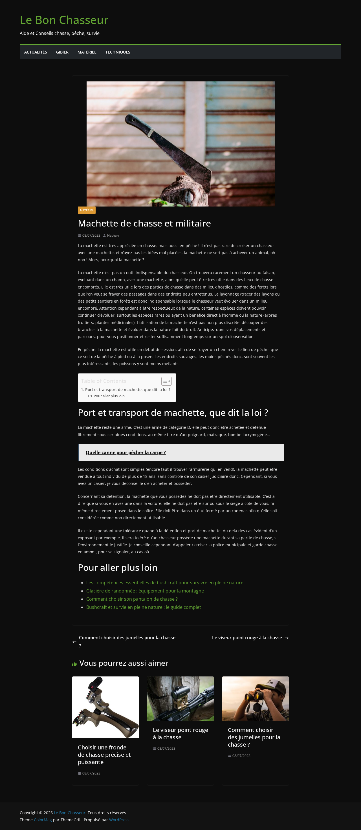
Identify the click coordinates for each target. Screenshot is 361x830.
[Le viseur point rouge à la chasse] (180, 680)
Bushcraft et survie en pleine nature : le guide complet (143, 607)
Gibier (62, 52)
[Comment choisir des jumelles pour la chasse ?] (255, 680)
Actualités (35, 52)
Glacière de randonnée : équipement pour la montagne (145, 591)
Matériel (87, 52)
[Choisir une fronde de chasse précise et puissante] (105, 680)
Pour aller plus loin (109, 395)
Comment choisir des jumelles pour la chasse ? (127, 641)
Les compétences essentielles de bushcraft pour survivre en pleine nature (164, 583)
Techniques (117, 52)
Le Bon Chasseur (64, 19)
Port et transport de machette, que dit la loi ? (127, 389)
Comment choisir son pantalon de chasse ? (132, 599)
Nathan (113, 235)
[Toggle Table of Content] (163, 381)
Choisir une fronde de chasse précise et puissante (104, 755)
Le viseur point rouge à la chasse (247, 637)
